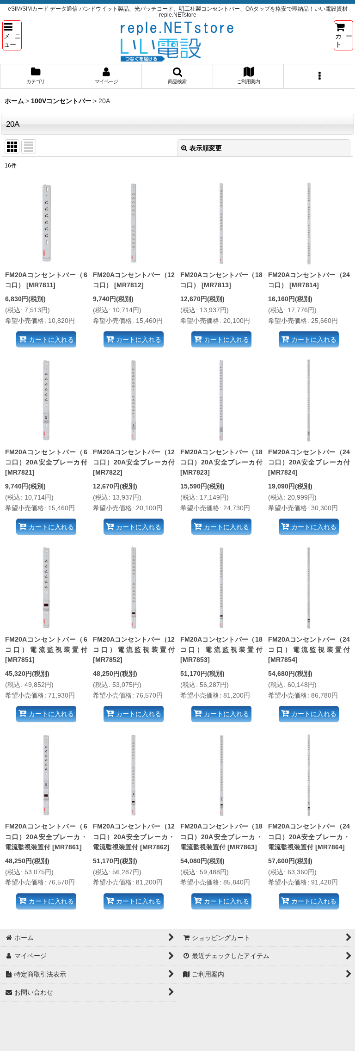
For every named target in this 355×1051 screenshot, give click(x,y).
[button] (12, 35)
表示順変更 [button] (206, 148)
